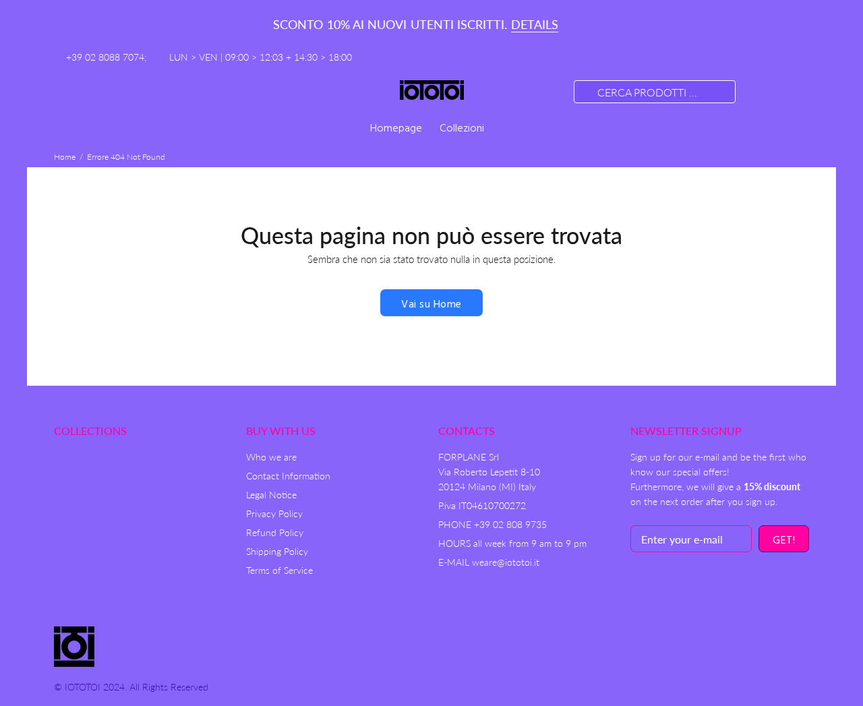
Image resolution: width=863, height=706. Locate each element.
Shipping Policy (277, 551)
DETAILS (534, 24)
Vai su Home (431, 305)
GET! (784, 541)
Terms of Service (279, 570)
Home (65, 157)
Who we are (271, 457)
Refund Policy (274, 532)
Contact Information (288, 475)
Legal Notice (271, 494)
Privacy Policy (274, 513)
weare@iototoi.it (505, 562)
